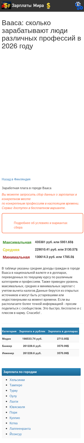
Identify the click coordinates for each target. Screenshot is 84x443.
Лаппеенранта (20, 428)
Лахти (14, 401)
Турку (14, 390)
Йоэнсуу (16, 434)
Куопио (15, 418)
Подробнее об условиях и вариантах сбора (40, 225)
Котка (14, 423)
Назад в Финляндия (16, 179)
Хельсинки (17, 379)
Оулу (13, 396)
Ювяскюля (17, 407)
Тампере (16, 385)
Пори (13, 412)
